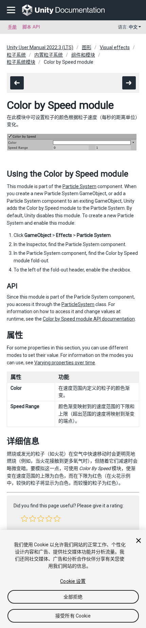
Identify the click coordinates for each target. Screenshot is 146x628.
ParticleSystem (77, 304)
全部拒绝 (73, 597)
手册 (12, 26)
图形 (86, 47)
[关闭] (138, 540)
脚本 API (31, 26)
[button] (24, 518)
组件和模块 (83, 55)
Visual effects (115, 47)
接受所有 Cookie (73, 616)
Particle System (79, 186)
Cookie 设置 (73, 581)
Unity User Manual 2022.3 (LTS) (40, 47)
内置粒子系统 (48, 55)
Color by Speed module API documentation (89, 319)
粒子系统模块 (21, 62)
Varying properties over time (64, 362)
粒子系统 (16, 55)
